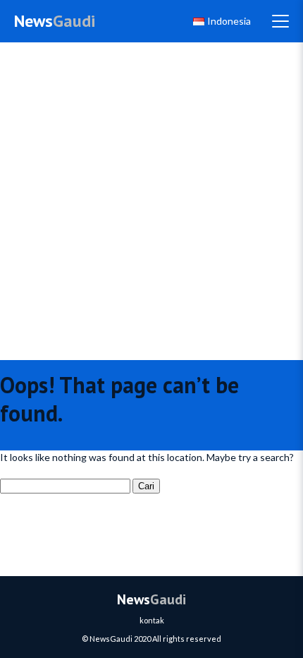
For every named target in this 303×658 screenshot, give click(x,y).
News (54, 21)
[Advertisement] (151, 201)
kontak (152, 620)
